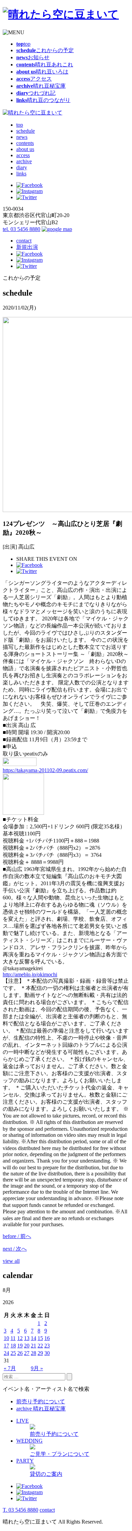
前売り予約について (40, 1401)
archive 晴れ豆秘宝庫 (41, 1408)
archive (24, 161)
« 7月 (10, 1368)
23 (47, 1345)
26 (20, 1353)
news (21, 137)
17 (6, 1345)
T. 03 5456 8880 (20, 1510)
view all (11, 1261)
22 (40, 1345)
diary (21, 167)
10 (6, 1338)
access (23, 155)
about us (25, 149)
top (19, 125)
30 (47, 1353)
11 (13, 1338)
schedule (25, 131)
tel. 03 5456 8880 (21, 229)
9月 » (37, 1368)
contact (23, 240)
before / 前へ (17, 1236)
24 (6, 1353)
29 (40, 1353)
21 (33, 1345)
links (21, 173)
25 (13, 1353)
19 (20, 1345)
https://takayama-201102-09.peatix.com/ (45, 770)
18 (13, 1345)
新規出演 (27, 247)
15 (40, 1338)
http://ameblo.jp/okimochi (30, 974)
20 (26, 1345)
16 (47, 1338)
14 (33, 1338)
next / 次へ (15, 1249)
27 (26, 1353)
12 (20, 1338)
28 (33, 1353)
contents (25, 143)
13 (26, 1338)
